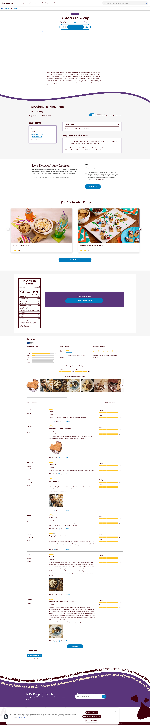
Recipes (20, 3)
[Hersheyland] (2, 8)
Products (54, 3)
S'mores (75, 14)
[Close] (115, 711)
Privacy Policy (100, 179)
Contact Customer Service (84, 300)
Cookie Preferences (91, 720)
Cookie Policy (22, 717)
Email (87, 164)
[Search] (146, 3)
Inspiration (31, 3)
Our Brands (43, 3)
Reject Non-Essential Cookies (91, 716)
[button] (92, 114)
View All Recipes (75, 260)
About (63, 3)
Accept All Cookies (91, 712)
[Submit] (146, 3)
